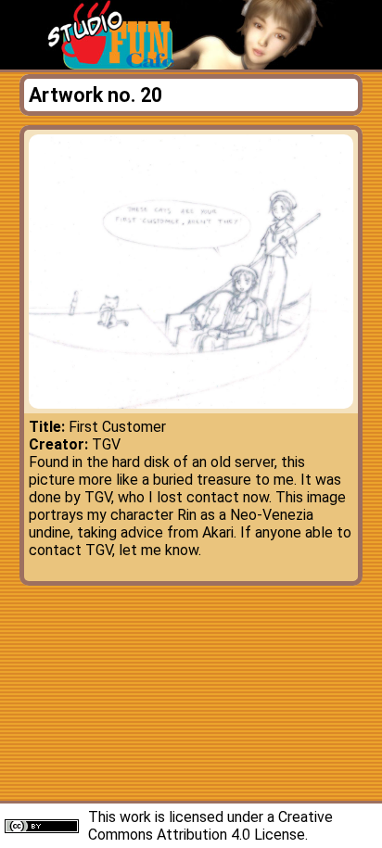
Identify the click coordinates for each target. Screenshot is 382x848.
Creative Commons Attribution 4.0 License (210, 825)
